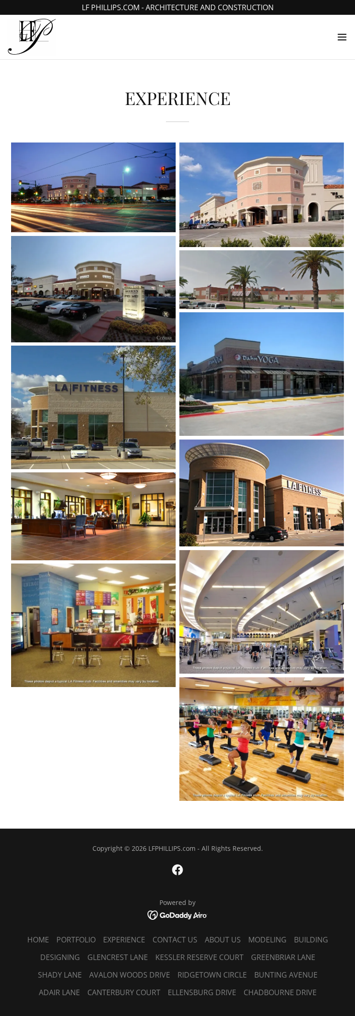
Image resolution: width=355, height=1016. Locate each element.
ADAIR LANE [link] (59, 992)
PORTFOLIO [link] (76, 940)
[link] (31, 37)
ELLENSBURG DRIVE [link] (202, 992)
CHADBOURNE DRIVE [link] (280, 992)
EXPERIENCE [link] (124, 940)
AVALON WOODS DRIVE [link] (129, 975)
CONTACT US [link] (175, 940)
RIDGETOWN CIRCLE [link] (212, 975)
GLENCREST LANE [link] (117, 957)
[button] (342, 37)
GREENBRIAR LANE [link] (283, 957)
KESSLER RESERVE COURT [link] (199, 957)
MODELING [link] (267, 940)
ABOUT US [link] (223, 940)
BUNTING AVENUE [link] (286, 975)
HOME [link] (38, 940)
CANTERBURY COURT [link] (123, 992)
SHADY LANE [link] (60, 975)
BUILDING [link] (311, 940)
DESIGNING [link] (60, 957)
